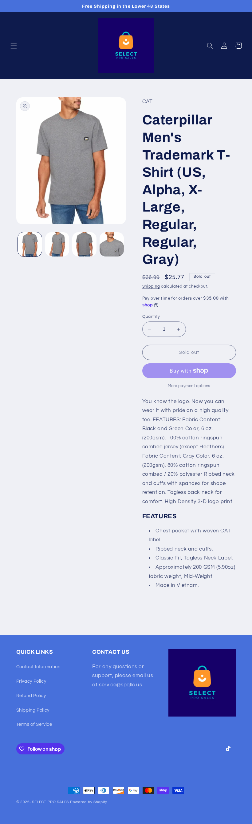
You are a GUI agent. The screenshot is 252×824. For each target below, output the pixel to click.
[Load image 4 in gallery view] (112, 244)
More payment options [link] (189, 386)
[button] (13, 45)
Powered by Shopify (88, 802)
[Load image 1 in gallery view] (30, 244)
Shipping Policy (32, 710)
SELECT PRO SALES (50, 802)
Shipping (151, 287)
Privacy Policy (31, 681)
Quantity (151, 316)
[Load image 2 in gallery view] (57, 244)
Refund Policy (31, 695)
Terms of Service (34, 724)
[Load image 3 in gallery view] (84, 244)
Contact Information (38, 666)
